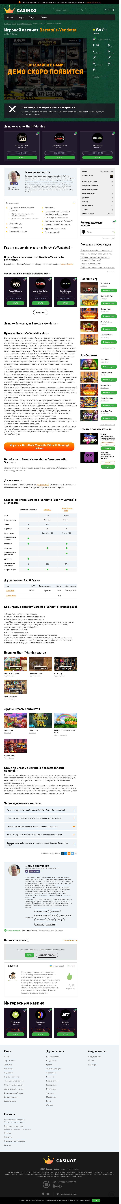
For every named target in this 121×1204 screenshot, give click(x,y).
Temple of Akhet (106, 335)
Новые (7, 1056)
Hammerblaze (105, 309)
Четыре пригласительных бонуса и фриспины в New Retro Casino (108, 437)
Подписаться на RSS (67, 1194)
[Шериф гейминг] (111, 176)
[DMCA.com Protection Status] (58, 1187)
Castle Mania (11, 596)
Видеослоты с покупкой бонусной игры (96, 254)
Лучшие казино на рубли (14, 1085)
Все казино (40, 312)
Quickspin (104, 286)
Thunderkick (105, 311)
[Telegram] (72, 853)
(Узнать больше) (85, 1200)
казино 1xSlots (67, 264)
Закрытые (8, 1065)
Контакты (8, 1137)
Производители (52, 1056)
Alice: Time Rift (106, 411)
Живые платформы (54, 1069)
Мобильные (51, 1097)
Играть (22, 157)
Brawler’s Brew (106, 322)
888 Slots (32, 733)
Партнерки (92, 1065)
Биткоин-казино (10, 1097)
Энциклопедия (10, 1101)
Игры (21, 17)
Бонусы (32, 17)
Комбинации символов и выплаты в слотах (97, 267)
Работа (91, 1061)
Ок (96, 1200)
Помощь (7, 1133)
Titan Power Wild (67, 509)
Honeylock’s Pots (107, 296)
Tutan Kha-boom (107, 398)
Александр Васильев (29, 930)
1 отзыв (96, 33)
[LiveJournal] (62, 853)
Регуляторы (51, 1089)
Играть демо (16, 668)
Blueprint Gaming (60, 735)
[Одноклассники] (69, 853)
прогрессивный (43, 485)
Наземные (50, 1077)
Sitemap (7, 1145)
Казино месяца (52, 1081)
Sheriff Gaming (9, 676)
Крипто (49, 1065)
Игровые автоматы (11, 1077)
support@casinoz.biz (94, 2)
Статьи (44, 17)
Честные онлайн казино (13, 1081)
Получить (108, 448)
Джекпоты (8, 1069)
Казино (10, 17)
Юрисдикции (51, 1085)
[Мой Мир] (65, 853)
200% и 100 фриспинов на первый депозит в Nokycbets (107, 455)
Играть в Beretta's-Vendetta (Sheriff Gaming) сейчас (39, 446)
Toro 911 (47, 509)
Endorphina (104, 362)
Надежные (8, 1073)
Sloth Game (105, 359)
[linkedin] (26, 871)
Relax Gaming (9, 758)
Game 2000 (10, 591)
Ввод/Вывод (51, 1061)
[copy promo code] (19, 1030)
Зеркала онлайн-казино (14, 1089)
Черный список (10, 1061)
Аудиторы (50, 1093)
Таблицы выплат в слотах (90, 264)
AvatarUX (7, 733)
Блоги (48, 1101)
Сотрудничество (94, 1056)
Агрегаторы (51, 1073)
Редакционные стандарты (14, 1141)
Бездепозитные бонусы (13, 1093)
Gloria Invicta (105, 283)
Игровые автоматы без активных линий (96, 250)
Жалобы (49, 1105)
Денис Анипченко (15, 188)
